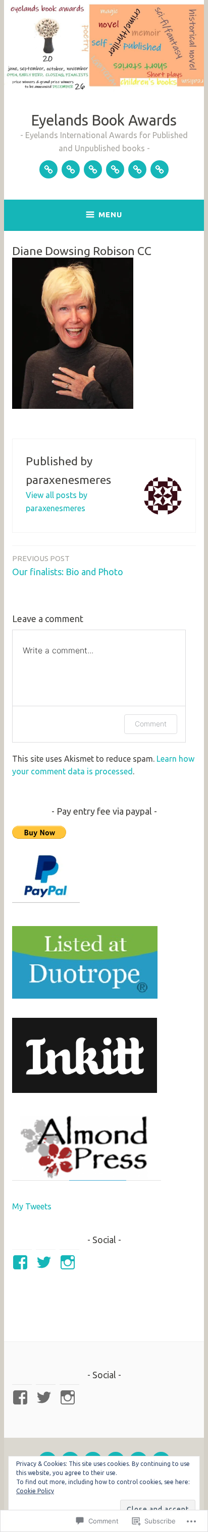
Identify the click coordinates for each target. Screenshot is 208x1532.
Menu (110, 214)
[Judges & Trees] (93, 169)
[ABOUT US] (71, 169)
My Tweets (31, 1206)
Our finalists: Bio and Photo (67, 565)
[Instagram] (69, 1262)
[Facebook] (22, 1262)
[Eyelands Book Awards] (48, 169)
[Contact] (115, 169)
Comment (151, 723)
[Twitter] (46, 1262)
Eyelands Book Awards (104, 120)
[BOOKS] (137, 169)
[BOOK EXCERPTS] (159, 169)
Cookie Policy (35, 1491)
